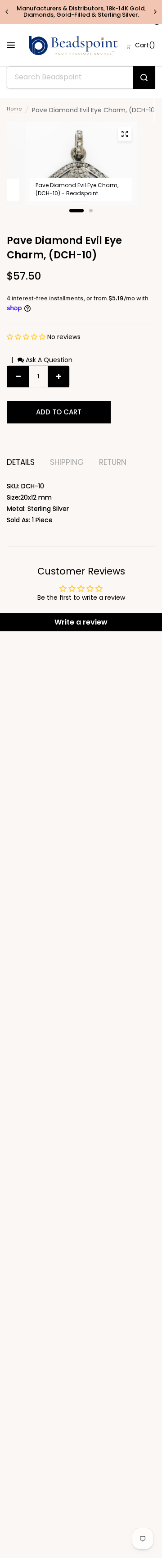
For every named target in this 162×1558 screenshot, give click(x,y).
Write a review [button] (81, 622)
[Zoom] (124, 134)
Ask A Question (48, 359)
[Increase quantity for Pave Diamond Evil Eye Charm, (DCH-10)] (58, 376)
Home (14, 108)
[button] (27, 336)
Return (112, 462)
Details (21, 462)
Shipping (67, 462)
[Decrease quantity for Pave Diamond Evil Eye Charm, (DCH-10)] (18, 376)
